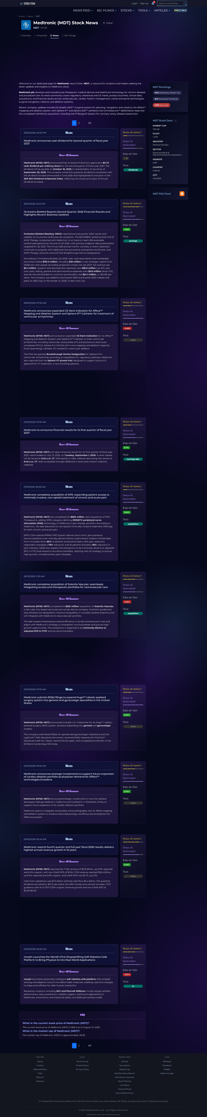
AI (133, 986)
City (155, 175)
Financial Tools (124, 1089)
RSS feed (167, 1061)
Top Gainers (124, 1065)
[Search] (185, 3)
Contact (40, 1065)
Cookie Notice (82, 1065)
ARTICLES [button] (161, 10)
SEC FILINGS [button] (105, 10)
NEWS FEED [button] (81, 10)
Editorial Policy (40, 1069)
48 (89, 123)
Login (135, 3)
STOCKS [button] (126, 10)
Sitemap (40, 1081)
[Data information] (175, 121)
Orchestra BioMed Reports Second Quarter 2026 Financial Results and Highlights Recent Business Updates (67, 213)
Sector (157, 149)
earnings (133, 241)
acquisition (133, 524)
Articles (124, 1061)
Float (156, 134)
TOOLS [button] (143, 10)
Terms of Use (82, 1061)
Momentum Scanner (124, 1077)
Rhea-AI (40, 1077)
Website (157, 159)
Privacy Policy (82, 1069)
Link (155, 163)
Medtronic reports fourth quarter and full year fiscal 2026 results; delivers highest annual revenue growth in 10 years (69, 848)
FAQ (40, 1073)
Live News (124, 1085)
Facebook (167, 1065)
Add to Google (167, 1073)
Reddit (167, 1069)
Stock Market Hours (125, 1093)
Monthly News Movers (125, 1073)
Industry (158, 141)
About (40, 1061)
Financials (42, 35)
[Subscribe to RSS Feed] (182, 193)
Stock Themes (124, 1081)
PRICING (180, 10)
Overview (26, 35)
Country (158, 167)
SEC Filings (70, 35)
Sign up (144, 3)
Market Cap (159, 126)
